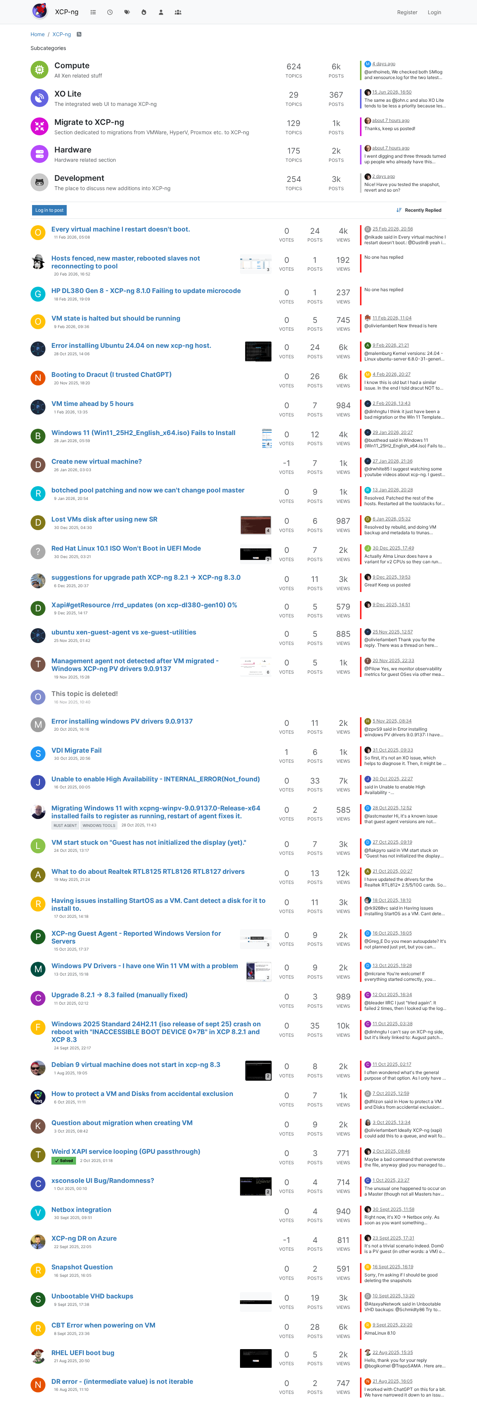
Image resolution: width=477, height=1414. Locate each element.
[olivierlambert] (367, 92)
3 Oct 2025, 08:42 (71, 1131)
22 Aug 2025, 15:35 (393, 1352)
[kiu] (38, 1356)
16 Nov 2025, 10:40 (72, 702)
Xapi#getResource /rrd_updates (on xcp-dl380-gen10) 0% (144, 605)
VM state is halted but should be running (115, 318)
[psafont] (367, 1122)
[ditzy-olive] (38, 580)
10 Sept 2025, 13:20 (394, 1295)
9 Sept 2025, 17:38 (71, 1304)
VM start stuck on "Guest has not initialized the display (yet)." (148, 842)
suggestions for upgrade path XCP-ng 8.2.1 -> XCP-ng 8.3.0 (146, 577)
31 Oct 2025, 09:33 (393, 750)
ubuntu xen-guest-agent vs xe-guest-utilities (123, 632)
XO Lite (67, 93)
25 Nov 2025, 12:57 (393, 631)
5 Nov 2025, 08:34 (392, 721)
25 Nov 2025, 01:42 (72, 640)
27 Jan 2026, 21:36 (393, 461)
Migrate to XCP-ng (89, 122)
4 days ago (383, 63)
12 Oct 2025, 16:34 (392, 994)
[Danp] (367, 317)
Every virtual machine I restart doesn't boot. (120, 229)
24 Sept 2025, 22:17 (72, 1048)
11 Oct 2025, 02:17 (392, 1064)
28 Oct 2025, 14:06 (72, 354)
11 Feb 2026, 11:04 (392, 318)
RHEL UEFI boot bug (82, 1353)
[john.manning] (38, 1241)
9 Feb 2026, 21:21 (391, 345)
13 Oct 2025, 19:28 (392, 965)
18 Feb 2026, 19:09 (72, 299)
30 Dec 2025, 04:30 (73, 527)
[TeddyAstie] (367, 900)
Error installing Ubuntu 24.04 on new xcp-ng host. (131, 345)
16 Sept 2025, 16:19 (393, 1266)
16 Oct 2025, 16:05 (392, 933)
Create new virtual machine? (96, 461)
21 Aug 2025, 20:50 (72, 1360)
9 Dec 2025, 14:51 (391, 604)
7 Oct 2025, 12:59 (391, 1093)
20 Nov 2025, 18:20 (72, 383)
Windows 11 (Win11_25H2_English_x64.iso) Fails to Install (143, 433)
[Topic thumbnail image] (258, 351)
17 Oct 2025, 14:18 (71, 916)
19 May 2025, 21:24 (72, 879)
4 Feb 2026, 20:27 (392, 374)
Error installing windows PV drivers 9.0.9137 (122, 721)
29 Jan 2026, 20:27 (393, 432)
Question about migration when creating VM (122, 1123)
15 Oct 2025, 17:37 (71, 949)
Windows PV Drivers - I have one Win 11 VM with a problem (144, 966)
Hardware (72, 149)
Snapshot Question (82, 1267)
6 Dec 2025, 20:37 (71, 585)
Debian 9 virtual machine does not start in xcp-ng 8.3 (136, 1064)
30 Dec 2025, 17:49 (393, 548)
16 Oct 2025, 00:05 (72, 787)
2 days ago (383, 176)
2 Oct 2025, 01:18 (96, 1160)
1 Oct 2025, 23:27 (391, 1180)
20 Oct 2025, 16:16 (71, 729)
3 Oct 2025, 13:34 (392, 1122)
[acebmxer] (38, 348)
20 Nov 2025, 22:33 (393, 660)
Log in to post (49, 210)
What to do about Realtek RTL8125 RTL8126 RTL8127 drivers (148, 871)
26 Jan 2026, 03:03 (72, 469)
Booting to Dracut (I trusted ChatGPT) (111, 374)
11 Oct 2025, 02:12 (71, 1003)
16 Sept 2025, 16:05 (72, 1275)
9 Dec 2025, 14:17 (71, 613)
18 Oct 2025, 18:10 (392, 900)
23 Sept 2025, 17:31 (393, 1238)
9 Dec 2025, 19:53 (392, 577)
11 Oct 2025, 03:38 (393, 1023)
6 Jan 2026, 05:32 (392, 519)
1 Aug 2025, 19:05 (70, 1073)
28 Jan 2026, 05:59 (72, 440)
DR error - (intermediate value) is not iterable (122, 1381)
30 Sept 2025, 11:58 (393, 1209)
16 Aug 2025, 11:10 (71, 1389)
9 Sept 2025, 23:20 (393, 1325)
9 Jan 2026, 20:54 (71, 498)
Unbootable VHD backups (92, 1296)
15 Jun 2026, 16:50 (392, 92)
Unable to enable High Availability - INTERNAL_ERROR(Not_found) (155, 779)
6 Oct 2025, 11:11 (70, 1102)
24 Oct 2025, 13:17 (71, 850)
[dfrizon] (38, 1097)
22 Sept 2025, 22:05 (72, 1246)
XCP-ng (67, 12)
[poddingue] (367, 120)
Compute (71, 65)
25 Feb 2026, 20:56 (393, 229)
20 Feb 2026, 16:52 (72, 274)
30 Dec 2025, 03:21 (72, 556)
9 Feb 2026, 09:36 (71, 326)
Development (79, 178)
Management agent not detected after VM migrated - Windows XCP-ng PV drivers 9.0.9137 (135, 665)
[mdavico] (38, 1068)
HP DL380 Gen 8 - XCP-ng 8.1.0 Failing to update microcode (146, 291)
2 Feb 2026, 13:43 (392, 403)
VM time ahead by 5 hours (92, 403)
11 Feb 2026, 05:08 (72, 237)
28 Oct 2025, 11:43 (139, 825)
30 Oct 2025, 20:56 (72, 758)
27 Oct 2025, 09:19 (392, 842)
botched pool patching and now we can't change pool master (147, 490)
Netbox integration (81, 1209)
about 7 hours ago (391, 120)
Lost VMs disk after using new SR (104, 519)
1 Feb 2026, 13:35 (71, 412)
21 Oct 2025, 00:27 (393, 871)
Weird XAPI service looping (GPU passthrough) (125, 1151)
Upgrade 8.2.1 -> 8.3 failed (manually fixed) (119, 995)
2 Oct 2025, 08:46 (391, 1151)
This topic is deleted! (84, 693)
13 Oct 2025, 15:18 (71, 974)
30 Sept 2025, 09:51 (73, 1217)
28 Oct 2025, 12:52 (392, 807)
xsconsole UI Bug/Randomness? (102, 1180)
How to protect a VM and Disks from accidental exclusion (142, 1093)
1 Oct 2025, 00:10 (70, 1188)
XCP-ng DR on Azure (84, 1238)
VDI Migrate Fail (76, 750)
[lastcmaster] (38, 811)
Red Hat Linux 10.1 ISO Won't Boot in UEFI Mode (126, 548)
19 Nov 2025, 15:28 (71, 677)
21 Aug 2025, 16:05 (393, 1381)
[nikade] (38, 261)
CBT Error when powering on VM (103, 1325)
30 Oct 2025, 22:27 (393, 778)
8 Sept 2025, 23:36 (72, 1333)
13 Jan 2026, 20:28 (393, 489)
